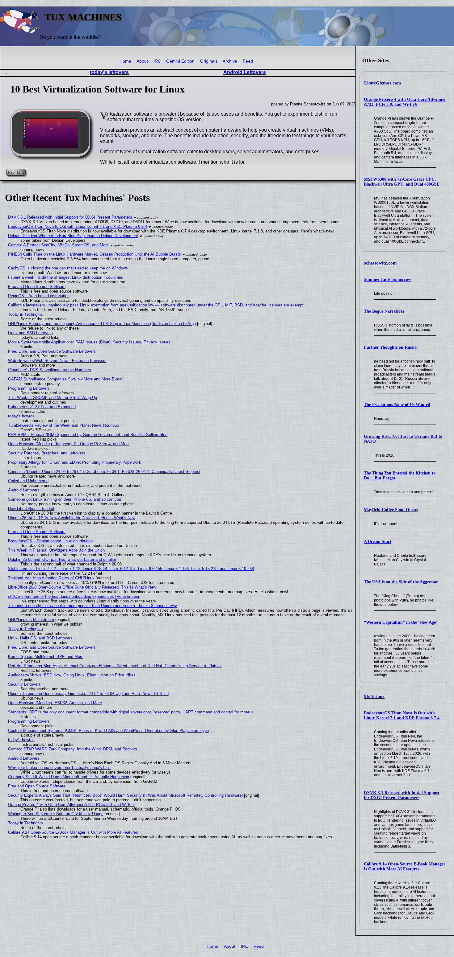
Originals (208, 61)
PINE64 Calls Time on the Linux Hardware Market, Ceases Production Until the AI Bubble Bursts (94, 254)
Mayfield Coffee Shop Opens (391, 509)
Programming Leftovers (29, 388)
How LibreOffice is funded (31, 508)
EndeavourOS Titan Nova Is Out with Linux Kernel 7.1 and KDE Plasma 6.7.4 (401, 715)
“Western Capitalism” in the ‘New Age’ (400, 622)
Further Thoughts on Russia (390, 347)
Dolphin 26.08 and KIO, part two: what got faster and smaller (62, 559)
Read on (16, 172)
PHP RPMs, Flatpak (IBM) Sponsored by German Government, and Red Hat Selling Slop (87, 434)
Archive (230, 61)
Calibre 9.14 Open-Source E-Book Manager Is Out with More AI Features (404, 866)
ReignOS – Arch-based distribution (38, 296)
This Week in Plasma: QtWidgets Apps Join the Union (56, 550)
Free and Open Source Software (36, 286)
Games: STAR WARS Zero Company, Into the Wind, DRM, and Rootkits (72, 749)
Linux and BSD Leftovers (30, 333)
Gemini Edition (180, 61)
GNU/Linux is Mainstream (31, 619)
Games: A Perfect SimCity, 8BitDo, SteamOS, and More (58, 245)
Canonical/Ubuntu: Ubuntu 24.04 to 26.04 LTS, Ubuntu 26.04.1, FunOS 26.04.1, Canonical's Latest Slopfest (104, 471)
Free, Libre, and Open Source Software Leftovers (52, 351)
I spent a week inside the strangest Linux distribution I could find (65, 277)
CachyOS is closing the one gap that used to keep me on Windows (68, 268)
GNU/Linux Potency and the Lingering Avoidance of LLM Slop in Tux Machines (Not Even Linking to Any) (102, 323)
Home (125, 61)
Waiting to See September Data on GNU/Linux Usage (55, 813)
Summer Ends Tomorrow (387, 279)
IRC (157, 61)
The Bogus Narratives (384, 311)
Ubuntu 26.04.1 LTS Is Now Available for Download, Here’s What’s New (71, 517)
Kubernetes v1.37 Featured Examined (42, 407)
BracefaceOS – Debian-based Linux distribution (50, 541)
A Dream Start (377, 541)
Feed (248, 61)
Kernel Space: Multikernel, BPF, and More (45, 656)
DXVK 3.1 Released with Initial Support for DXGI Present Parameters (401, 795)
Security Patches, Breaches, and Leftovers (46, 453)
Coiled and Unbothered (28, 480)
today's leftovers (109, 72)
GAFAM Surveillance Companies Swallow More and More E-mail (65, 379)
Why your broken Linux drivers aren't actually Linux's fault (59, 767)
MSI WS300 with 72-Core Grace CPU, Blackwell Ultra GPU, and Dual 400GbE (401, 182)
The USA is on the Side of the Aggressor (401, 582)
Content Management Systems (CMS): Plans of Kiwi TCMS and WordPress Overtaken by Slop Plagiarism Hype (108, 730)
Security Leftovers (24, 684)
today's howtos (21, 416)
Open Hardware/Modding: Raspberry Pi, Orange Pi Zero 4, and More (69, 444)
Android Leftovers (244, 72)
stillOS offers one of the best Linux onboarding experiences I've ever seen (74, 596)
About (142, 61)
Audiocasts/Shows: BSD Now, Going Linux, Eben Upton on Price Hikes (72, 675)
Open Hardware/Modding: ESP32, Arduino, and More (55, 702)
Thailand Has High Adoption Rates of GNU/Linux (51, 578)
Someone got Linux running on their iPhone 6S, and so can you (64, 499)
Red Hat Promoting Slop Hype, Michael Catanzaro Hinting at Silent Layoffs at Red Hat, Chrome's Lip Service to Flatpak (115, 665)
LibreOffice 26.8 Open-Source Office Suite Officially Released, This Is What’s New (82, 587)
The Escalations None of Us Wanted (397, 404)
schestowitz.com (380, 263)
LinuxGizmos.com (382, 82)
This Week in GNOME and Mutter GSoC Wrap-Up (52, 397)
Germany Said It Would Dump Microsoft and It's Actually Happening (68, 776)
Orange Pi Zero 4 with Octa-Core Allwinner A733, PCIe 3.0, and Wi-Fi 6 (405, 102)
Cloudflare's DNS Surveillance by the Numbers (49, 370)
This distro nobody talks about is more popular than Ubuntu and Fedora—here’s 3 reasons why (92, 605)
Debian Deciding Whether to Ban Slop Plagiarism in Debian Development (73, 235)
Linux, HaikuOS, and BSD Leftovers (40, 638)
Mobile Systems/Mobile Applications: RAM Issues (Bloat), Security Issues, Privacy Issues (89, 342)
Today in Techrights (25, 314)
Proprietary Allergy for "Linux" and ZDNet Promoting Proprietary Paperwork (74, 462)
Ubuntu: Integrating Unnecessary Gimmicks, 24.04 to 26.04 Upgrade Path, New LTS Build (88, 693)
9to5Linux (374, 696)
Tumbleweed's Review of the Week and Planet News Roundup (63, 425)
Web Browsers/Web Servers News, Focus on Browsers (57, 360)
